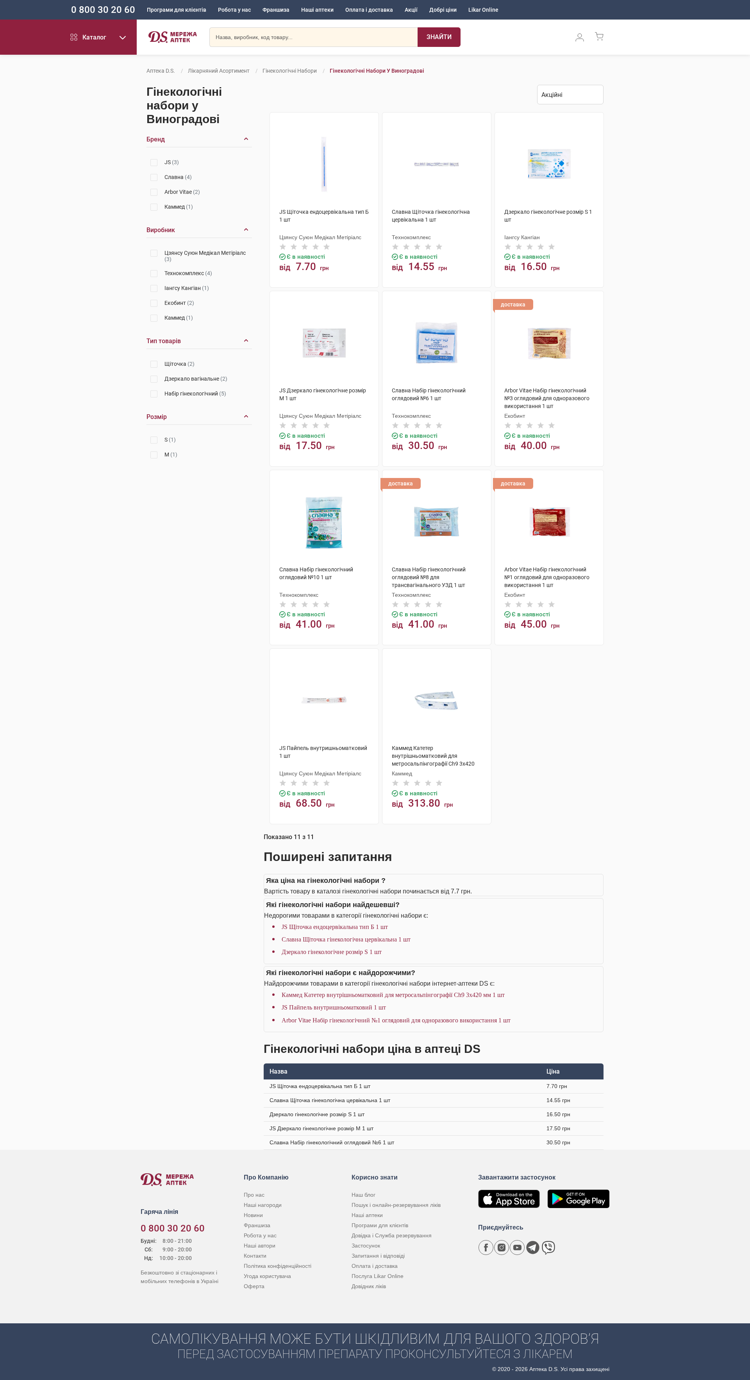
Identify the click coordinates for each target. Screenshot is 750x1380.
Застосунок (366, 1245)
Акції (411, 10)
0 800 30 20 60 (103, 9)
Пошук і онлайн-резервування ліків (396, 1205)
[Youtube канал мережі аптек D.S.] (517, 1247)
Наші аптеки (317, 10)
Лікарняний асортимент (219, 71)
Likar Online (483, 10)
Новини (253, 1215)
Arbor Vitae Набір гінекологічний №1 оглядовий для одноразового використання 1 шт (396, 1020)
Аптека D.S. (160, 71)
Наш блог (363, 1195)
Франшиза (275, 10)
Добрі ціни (443, 10)
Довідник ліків (369, 1286)
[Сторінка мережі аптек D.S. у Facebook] (486, 1247)
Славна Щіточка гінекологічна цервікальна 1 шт (346, 939)
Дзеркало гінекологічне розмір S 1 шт (332, 952)
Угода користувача (267, 1276)
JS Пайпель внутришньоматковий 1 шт (334, 1007)
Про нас (254, 1195)
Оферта (254, 1286)
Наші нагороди (263, 1205)
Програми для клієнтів (176, 10)
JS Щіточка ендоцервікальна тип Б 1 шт (335, 927)
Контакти (255, 1256)
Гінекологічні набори (289, 71)
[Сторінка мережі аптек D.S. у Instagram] (501, 1247)
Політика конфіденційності (277, 1266)
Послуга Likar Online (378, 1276)
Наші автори (259, 1245)
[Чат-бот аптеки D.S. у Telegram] (533, 1247)
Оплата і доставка (369, 10)
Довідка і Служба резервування (392, 1235)
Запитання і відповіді (378, 1256)
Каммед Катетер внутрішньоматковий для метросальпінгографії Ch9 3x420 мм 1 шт (393, 995)
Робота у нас (234, 10)
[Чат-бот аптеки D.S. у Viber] (548, 1247)
